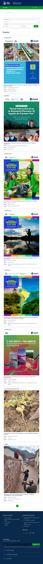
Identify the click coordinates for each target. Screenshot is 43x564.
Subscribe (35, 544)
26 (23, 506)
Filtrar (36, 26)
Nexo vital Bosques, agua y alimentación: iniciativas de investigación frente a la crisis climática (21, 258)
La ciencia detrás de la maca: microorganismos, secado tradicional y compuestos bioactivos (21, 434)
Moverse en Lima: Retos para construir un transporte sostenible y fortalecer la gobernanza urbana (21, 85)
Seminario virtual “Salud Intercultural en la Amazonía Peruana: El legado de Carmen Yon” (20, 143)
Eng (36, 7)
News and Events (9, 12)
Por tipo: (6, 24)
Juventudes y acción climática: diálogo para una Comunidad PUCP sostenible (20, 201)
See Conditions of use (35, 546)
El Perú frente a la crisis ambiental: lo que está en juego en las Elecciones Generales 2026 (19, 377)
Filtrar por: (7, 19)
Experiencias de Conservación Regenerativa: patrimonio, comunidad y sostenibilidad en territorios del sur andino (19, 495)
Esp (33, 7)
